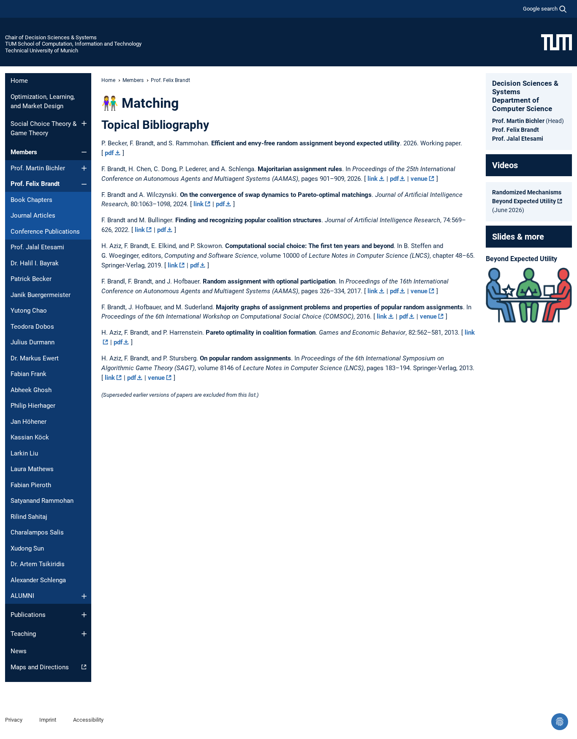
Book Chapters (31, 200)
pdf (109, 153)
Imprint (47, 720)
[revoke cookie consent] (559, 721)
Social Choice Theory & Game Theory (43, 128)
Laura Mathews (32, 469)
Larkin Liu (24, 453)
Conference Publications (45, 231)
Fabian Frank (28, 374)
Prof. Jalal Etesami (37, 247)
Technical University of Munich (41, 50)
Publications (28, 615)
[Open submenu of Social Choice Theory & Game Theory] (84, 123)
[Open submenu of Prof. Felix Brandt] (84, 184)
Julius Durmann (32, 342)
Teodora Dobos (32, 326)
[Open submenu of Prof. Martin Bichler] (84, 168)
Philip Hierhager (33, 405)
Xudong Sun (27, 548)
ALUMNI (22, 596)
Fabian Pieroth (31, 485)
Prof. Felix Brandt (35, 184)
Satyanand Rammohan (42, 500)
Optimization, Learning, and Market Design (43, 101)
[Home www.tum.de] (556, 42)
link (372, 179)
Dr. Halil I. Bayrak (35, 263)
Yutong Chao (29, 310)
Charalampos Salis (37, 532)
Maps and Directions (40, 667)
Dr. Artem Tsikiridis (38, 564)
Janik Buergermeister (41, 295)
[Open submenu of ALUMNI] (84, 596)
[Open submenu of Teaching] (84, 634)
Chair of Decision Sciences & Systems (51, 37)
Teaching (23, 634)
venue (419, 179)
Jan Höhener (28, 421)
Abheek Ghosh (31, 390)
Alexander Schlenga (38, 580)
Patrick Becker (31, 279)
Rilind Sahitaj (29, 517)
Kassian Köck (30, 437)
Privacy (13, 720)
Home (19, 81)
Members (24, 152)
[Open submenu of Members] (84, 152)
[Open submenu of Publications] (84, 615)
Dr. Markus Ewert (35, 358)
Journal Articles (33, 215)
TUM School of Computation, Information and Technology (73, 44)
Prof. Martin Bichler (38, 168)
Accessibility (88, 720)
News (19, 651)
